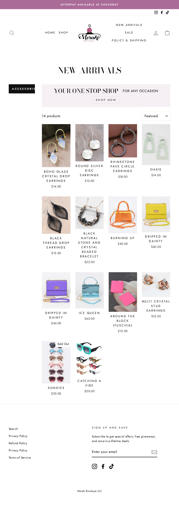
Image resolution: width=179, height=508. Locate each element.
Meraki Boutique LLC (89, 491)
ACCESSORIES (23, 89)
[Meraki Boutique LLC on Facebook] (103, 466)
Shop (63, 32)
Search (13, 429)
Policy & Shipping (129, 40)
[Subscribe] (154, 452)
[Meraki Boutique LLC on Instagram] (94, 466)
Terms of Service (20, 457)
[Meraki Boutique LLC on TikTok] (111, 466)
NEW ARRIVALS (129, 25)
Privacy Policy (18, 436)
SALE (129, 32)
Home (50, 32)
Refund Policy (18, 443)
